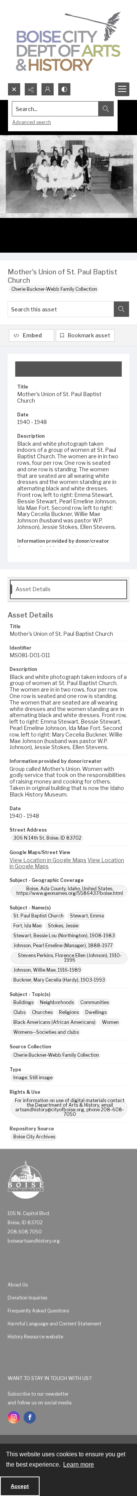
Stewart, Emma (87, 916)
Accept (20, 1486)
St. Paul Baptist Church (38, 916)
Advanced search (31, 122)
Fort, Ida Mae (27, 926)
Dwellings (96, 1012)
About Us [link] (18, 1285)
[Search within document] (121, 309)
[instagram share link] (14, 1417)
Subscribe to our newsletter (38, 1394)
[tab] (68, 369)
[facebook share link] (30, 1417)
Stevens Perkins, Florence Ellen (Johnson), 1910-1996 (70, 958)
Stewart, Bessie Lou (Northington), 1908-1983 (64, 935)
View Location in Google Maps (48, 860)
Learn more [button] (78, 1464)
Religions (69, 1012)
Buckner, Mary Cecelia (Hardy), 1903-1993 (59, 980)
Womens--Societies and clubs (46, 1032)
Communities (94, 1002)
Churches (42, 1012)
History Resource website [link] (35, 1337)
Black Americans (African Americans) (54, 1022)
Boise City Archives (34, 1137)
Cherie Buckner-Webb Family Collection (54, 289)
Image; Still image (33, 1077)
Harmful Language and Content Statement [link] (54, 1324)
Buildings (23, 1002)
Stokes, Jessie (63, 926)
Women (110, 1022)
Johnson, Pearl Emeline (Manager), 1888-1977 (63, 945)
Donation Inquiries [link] (27, 1298)
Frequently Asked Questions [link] (38, 1311)
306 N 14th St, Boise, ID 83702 (47, 838)
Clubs (19, 1012)
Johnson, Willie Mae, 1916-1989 (47, 970)
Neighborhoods (57, 1002)
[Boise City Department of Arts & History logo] (68, 41)
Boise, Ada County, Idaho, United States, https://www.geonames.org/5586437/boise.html (69, 891)
